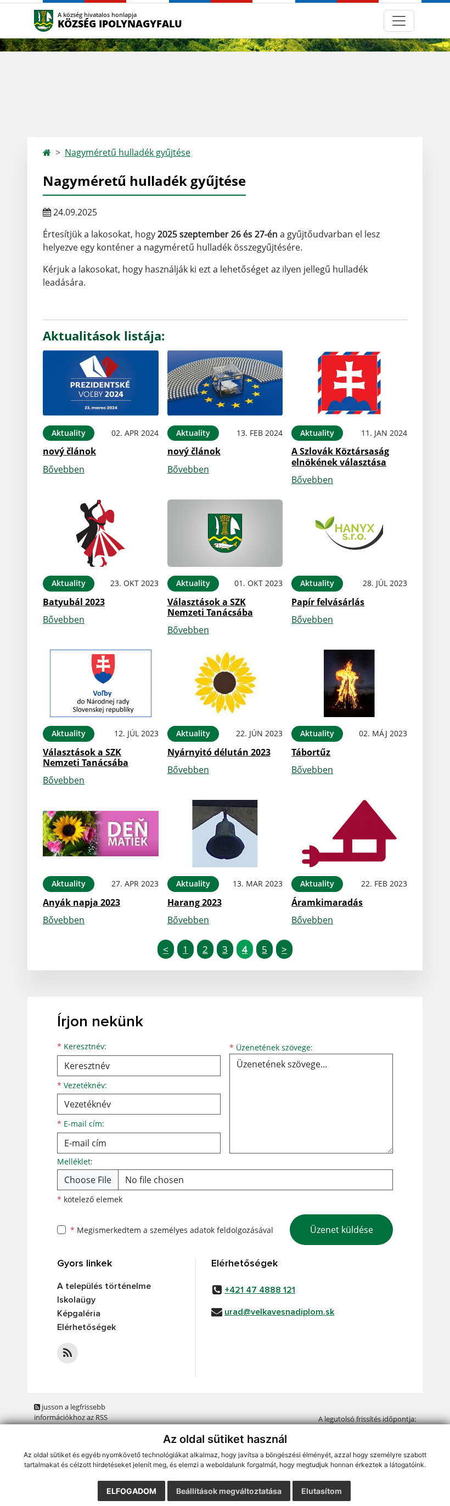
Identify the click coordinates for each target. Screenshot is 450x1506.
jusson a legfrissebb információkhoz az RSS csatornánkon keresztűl (72, 1417)
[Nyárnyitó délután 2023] (225, 683)
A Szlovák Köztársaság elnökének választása (340, 456)
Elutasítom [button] (321, 1491)
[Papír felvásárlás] (349, 533)
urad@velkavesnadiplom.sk (279, 1312)
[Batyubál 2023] (101, 533)
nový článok (69, 451)
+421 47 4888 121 (259, 1290)
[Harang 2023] (225, 833)
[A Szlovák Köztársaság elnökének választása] (349, 383)
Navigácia (60, 20)
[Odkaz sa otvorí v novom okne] (67, 1353)
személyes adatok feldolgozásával (211, 1230)
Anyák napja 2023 (81, 902)
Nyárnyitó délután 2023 (219, 752)
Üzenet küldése (341, 1230)
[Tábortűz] (349, 683)
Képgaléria (78, 1313)
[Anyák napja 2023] (101, 833)
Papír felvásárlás (327, 602)
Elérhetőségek (86, 1327)
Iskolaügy (76, 1299)
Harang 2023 (194, 902)
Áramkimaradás (327, 902)
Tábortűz (310, 752)
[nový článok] (101, 383)
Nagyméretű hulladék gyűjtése (127, 152)
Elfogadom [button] (131, 1491)
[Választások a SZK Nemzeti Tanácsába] (225, 533)
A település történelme (104, 1286)
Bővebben (64, 469)
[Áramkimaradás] (349, 833)
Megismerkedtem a (171, 1230)
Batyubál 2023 (74, 602)
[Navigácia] (399, 21)
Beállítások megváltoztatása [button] (229, 1491)
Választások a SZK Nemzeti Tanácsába (210, 607)
